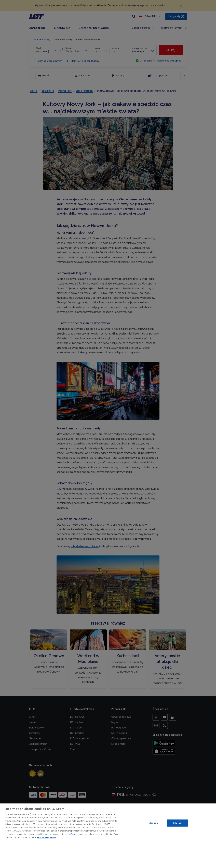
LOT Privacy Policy (46, 837)
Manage (153, 823)
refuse (72, 834)
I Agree (177, 823)
